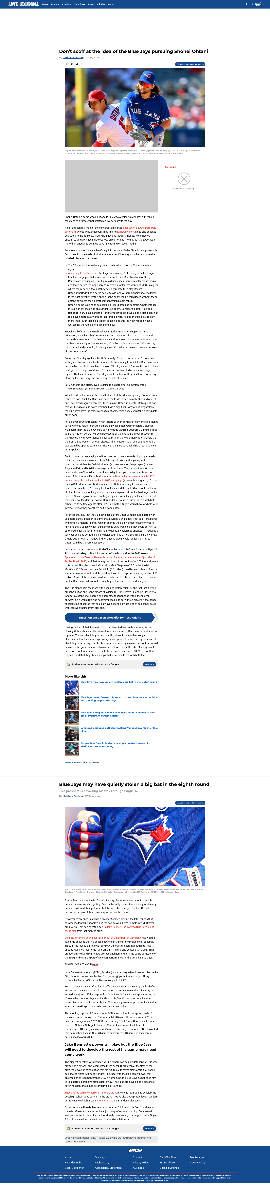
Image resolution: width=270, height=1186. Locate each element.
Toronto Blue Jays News (86, 762)
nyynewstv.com (125, 231)
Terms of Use (167, 1162)
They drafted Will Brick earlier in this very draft (90, 1092)
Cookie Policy (197, 1162)
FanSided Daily (73, 1162)
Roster (91, 4)
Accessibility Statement (108, 1167)
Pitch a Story (102, 1162)
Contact (137, 1157)
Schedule (66, 4)
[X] (252, 4)
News (45, 4)
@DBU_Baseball (102, 972)
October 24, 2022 (115, 388)
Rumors (55, 4)
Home (68, 762)
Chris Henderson (73, 57)
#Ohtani (134, 384)
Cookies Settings (169, 1167)
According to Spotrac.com (82, 273)
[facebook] (246, 4)
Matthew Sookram (73, 796)
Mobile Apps (197, 1157)
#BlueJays (92, 384)
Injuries (101, 4)
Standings (79, 4)
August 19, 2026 (117, 980)
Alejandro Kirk (105, 1100)
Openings (100, 1157)
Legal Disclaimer (74, 1167)
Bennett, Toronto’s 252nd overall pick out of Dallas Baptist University (103, 937)
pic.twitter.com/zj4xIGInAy (134, 976)
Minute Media (50, 1175)
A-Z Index (138, 1167)
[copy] (82, 64)
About (68, 1157)
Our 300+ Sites (168, 1157)
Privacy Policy (140, 1162)
